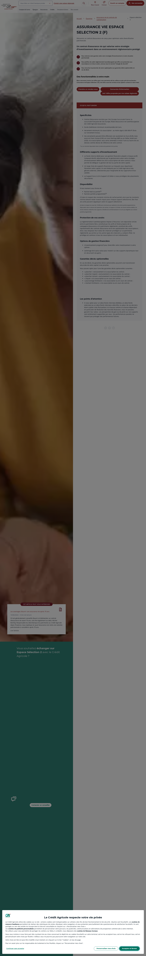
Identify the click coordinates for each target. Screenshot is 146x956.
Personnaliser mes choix (106, 948)
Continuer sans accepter (15, 948)
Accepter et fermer (129, 948)
